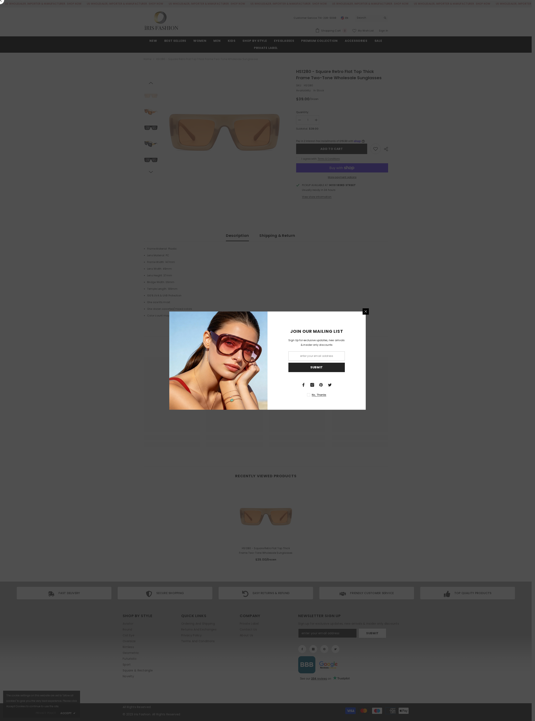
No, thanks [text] (319, 395)
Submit (316, 367)
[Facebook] (303, 384)
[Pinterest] (321, 384)
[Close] (366, 311)
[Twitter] (329, 384)
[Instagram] (312, 384)
